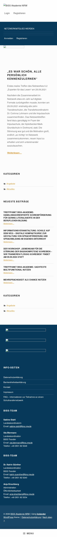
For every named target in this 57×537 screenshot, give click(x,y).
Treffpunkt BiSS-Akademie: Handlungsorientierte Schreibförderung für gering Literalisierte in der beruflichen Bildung (27, 216)
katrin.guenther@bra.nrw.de (22, 474)
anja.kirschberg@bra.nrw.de (22, 494)
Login (7, 13)
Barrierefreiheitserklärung (14, 382)
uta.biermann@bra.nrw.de (21, 442)
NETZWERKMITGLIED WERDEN (19, 28)
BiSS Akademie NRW (20, 513)
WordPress (8, 517)
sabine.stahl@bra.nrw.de (20, 426)
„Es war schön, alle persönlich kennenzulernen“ (24, 75)
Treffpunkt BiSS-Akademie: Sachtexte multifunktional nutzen (24, 268)
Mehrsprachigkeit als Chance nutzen (24, 279)
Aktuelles (11, 188)
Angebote (11, 183)
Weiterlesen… (14, 152)
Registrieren (19, 13)
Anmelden (8, 38)
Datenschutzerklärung (13, 377)
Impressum (8, 392)
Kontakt (6, 387)
